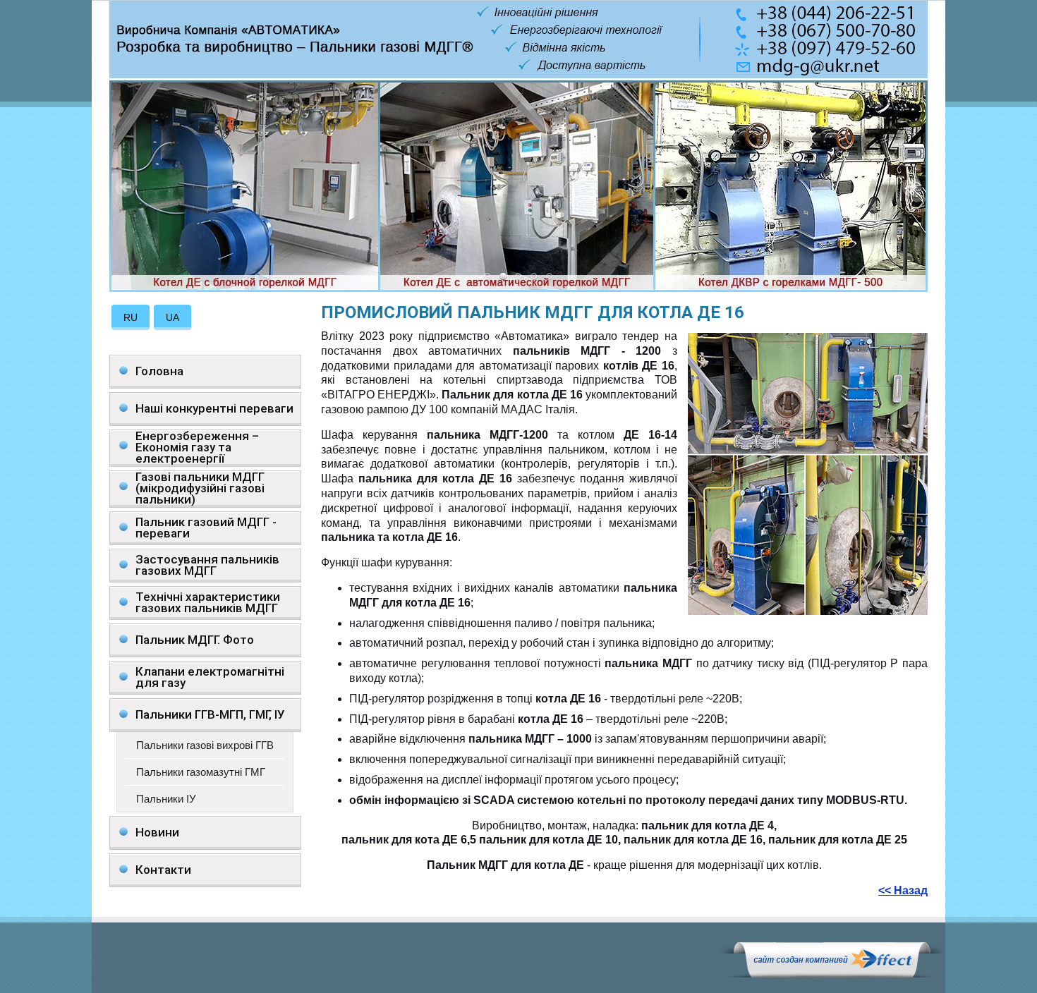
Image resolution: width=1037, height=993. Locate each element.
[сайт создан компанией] (831, 974)
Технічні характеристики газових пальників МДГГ (207, 602)
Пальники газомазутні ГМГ (200, 772)
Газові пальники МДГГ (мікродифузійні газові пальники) (200, 488)
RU (130, 317)
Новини (157, 832)
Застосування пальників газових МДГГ (207, 565)
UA (172, 317)
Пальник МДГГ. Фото (194, 640)
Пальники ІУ (166, 799)
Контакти (163, 870)
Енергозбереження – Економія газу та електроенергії (197, 447)
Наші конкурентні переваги (214, 408)
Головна (159, 371)
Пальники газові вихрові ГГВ (205, 745)
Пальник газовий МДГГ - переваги (206, 527)
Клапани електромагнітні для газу (209, 677)
